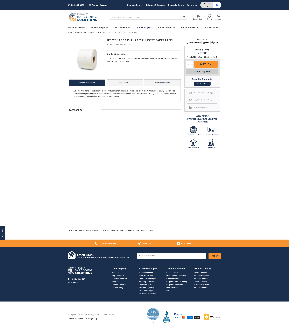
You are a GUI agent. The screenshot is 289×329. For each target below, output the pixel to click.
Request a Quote (176, 5)
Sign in (209, 19)
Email (207, 42)
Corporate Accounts (174, 285)
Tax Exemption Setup (147, 294)
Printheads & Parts (167, 27)
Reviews (115, 282)
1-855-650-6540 (194, 42)
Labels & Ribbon (200, 282)
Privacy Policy (117, 288)
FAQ (168, 291)
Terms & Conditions (119, 285)
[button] (2, 233)
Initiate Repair (198, 19)
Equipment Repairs (146, 291)
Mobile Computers (100, 27)
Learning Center (134, 5)
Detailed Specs (124, 83)
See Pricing (202, 84)
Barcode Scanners (76, 27)
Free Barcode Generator (176, 276)
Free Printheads (172, 288)
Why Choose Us (118, 276)
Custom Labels (172, 273)
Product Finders (212, 27)
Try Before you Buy (146, 288)
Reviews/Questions (162, 83)
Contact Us (192, 5)
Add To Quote (203, 71)
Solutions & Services (155, 5)
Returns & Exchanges (147, 279)
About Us (115, 273)
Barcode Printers (123, 27)
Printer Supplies (144, 27)
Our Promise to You (119, 279)
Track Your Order (146, 276)
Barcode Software (190, 27)
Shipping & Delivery (146, 282)
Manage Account (146, 273)
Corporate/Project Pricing (176, 282)
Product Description (87, 83)
